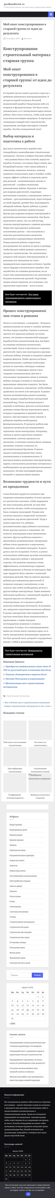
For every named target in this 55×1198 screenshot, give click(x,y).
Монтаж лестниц (18, 850)
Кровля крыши (17, 840)
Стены (13, 917)
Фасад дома (15, 952)
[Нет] (52, 1190)
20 (27, 1009)
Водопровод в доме (18, 829)
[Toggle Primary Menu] (51, 14)
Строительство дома (19, 927)
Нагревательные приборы (22, 855)
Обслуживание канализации (23, 876)
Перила (13, 891)
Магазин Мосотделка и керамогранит (25, 678)
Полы (12, 901)
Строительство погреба (20, 932)
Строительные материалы (18, 696)
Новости (14, 865)
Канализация (16, 835)
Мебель (13, 845)
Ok (28, 1194)
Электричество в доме (20, 962)
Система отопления (19, 911)
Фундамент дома (17, 957)
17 (12, 1009)
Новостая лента (17, 860)
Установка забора (18, 942)
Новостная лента (18, 870)
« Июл (12, 1023)
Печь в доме (15, 896)
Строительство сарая (19, 937)
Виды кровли (16, 824)
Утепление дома (17, 947)
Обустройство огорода (20, 881)
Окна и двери (16, 886)
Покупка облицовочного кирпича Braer (26, 674)
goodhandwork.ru (14, 4)
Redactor (28, 38)
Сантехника (15, 906)
